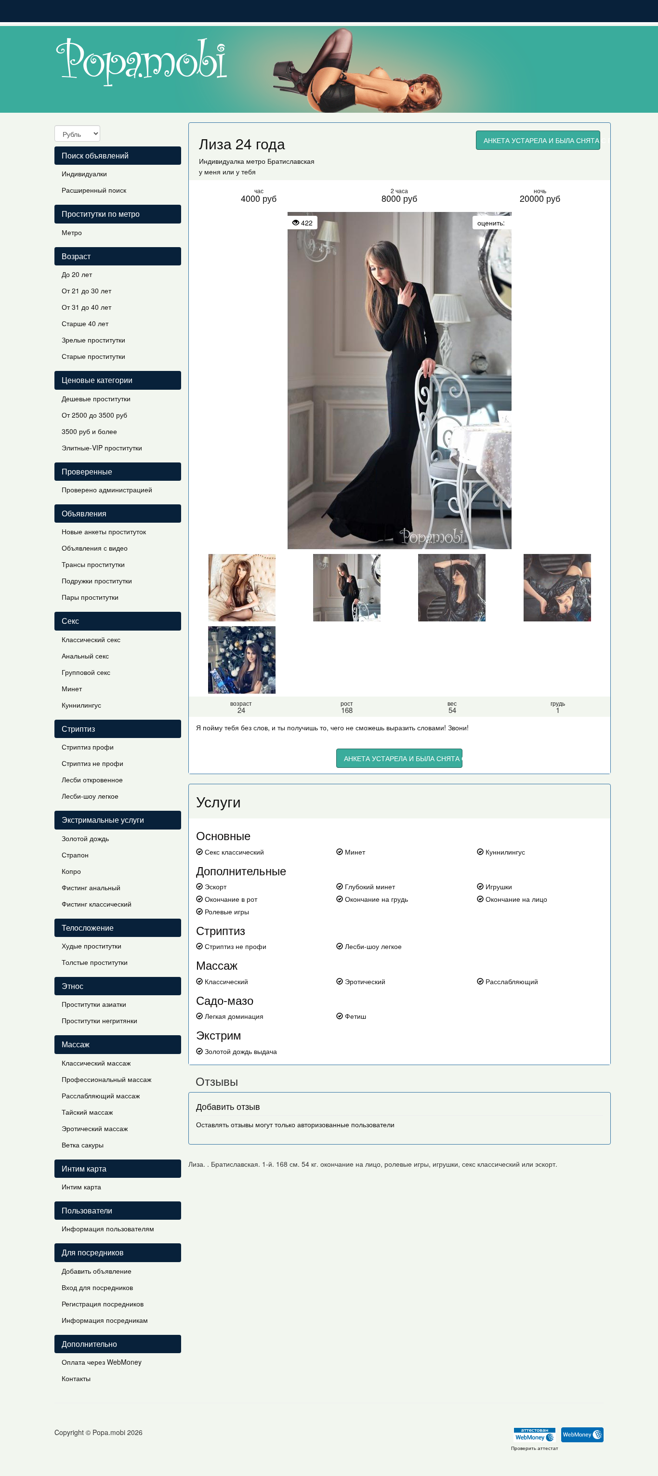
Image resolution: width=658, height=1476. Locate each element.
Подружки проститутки (97, 580)
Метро (72, 232)
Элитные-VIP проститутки (102, 447)
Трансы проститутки (93, 564)
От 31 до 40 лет (86, 307)
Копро (71, 871)
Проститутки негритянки (99, 1020)
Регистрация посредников (103, 1303)
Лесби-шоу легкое (90, 796)
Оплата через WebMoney (102, 1362)
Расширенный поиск (94, 190)
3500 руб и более (89, 431)
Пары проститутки (90, 597)
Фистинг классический (97, 904)
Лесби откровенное (92, 779)
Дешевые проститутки (96, 398)
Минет (72, 688)
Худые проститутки (91, 945)
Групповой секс (86, 672)
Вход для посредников (97, 1287)
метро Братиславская (280, 161)
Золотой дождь (85, 838)
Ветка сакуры (83, 1144)
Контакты (76, 1378)
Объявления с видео (95, 548)
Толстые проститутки (95, 962)
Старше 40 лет (85, 323)
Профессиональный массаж (106, 1079)
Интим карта (81, 1186)
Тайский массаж (87, 1112)
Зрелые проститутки (93, 339)
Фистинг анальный (91, 887)
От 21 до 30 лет (86, 290)
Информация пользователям (108, 1228)
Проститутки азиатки (94, 1004)
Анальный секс (85, 655)
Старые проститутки (93, 356)
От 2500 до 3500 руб (94, 415)
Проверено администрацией (107, 489)
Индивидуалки (84, 173)
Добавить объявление (97, 1271)
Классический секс (91, 639)
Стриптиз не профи (92, 763)
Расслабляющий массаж (101, 1095)
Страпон (75, 854)
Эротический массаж (95, 1128)
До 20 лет (77, 274)
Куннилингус (81, 705)
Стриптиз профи (88, 746)
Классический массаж (96, 1062)
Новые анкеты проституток (104, 531)
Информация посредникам (105, 1320)
